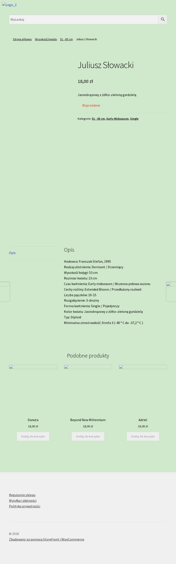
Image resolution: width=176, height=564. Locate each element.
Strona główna (22, 39)
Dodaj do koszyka (33, 436)
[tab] (33, 253)
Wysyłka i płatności (22, 500)
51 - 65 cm (66, 39)
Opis (12, 253)
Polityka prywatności (24, 506)
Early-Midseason (117, 119)
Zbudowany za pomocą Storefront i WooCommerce (46, 539)
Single (134, 119)
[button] (146, 6)
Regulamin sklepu (22, 495)
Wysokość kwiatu (46, 39)
